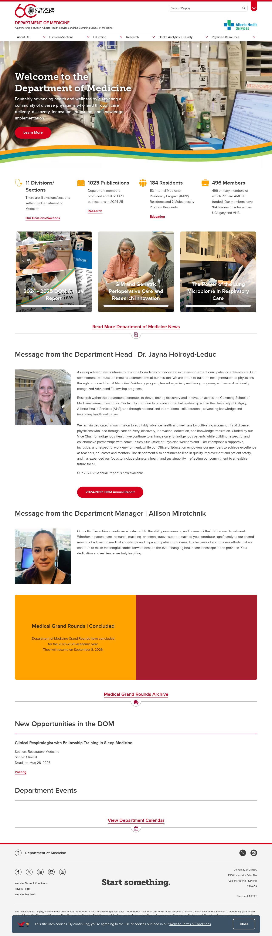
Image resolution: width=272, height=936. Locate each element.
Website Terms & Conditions (190, 924)
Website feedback (25, 894)
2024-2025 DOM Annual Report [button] (110, 492)
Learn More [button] (33, 132)
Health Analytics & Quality (176, 37)
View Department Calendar (136, 820)
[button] (54, 272)
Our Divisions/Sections (43, 218)
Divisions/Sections (61, 37)
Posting (20, 772)
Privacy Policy (22, 889)
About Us (23, 37)
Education (99, 37)
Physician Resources (225, 37)
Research (132, 37)
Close (244, 924)
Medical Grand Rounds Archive (136, 694)
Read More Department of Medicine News (136, 326)
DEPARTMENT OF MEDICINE (42, 23)
